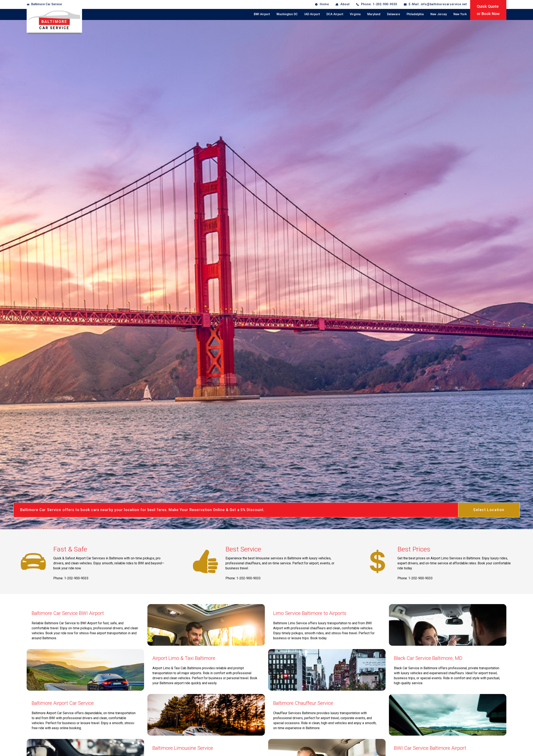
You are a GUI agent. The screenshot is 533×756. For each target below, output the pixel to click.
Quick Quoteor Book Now (488, 10)
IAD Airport (312, 14)
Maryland (373, 14)
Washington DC (287, 14)
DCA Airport (334, 14)
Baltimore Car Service (46, 4)
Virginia (355, 14)
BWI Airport (262, 14)
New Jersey (438, 14)
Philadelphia (415, 14)
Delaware (393, 14)
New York (460, 14)
